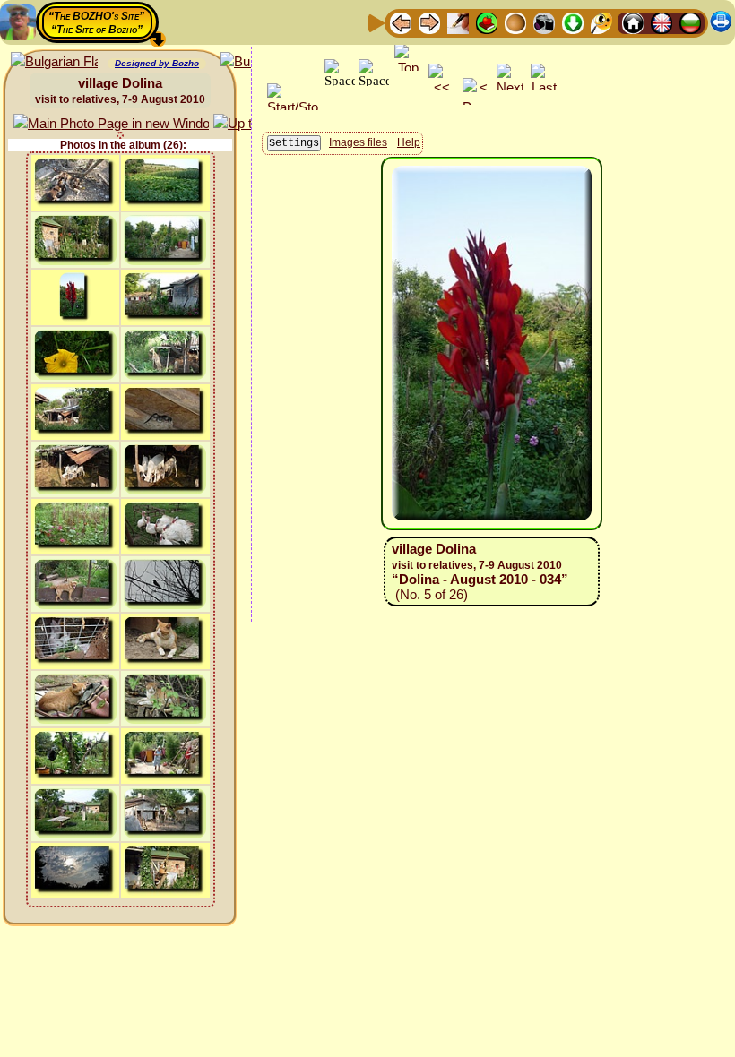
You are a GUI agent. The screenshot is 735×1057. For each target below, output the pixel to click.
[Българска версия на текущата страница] (54, 62)
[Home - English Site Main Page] (661, 22)
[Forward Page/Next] (429, 22)
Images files (358, 142)
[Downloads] (573, 22)
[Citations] (486, 22)
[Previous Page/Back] (400, 22)
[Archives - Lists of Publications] (458, 22)
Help (408, 142)
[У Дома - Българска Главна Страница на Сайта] (690, 22)
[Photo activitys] (544, 22)
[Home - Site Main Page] (633, 22)
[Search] (601, 22)
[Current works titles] (515, 22)
